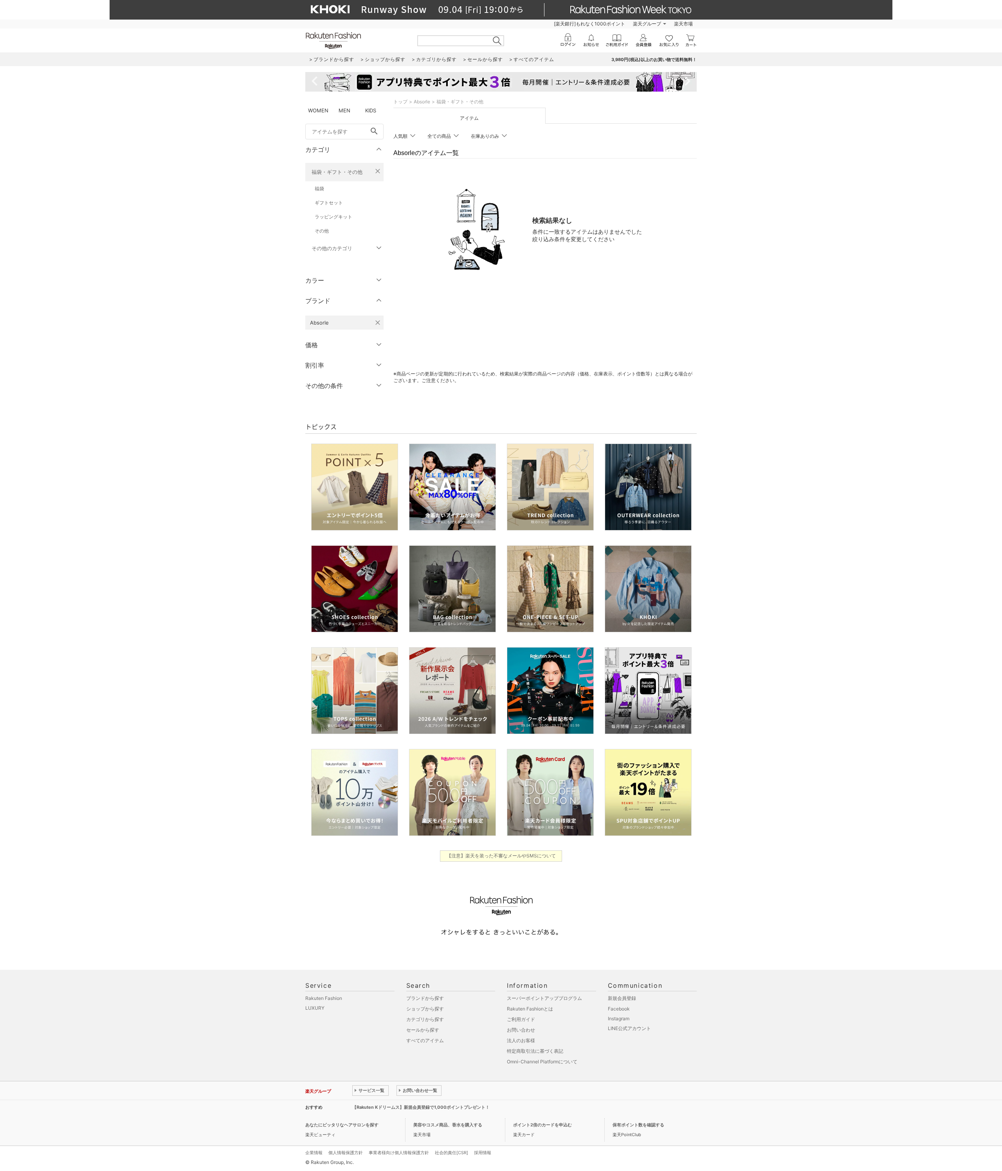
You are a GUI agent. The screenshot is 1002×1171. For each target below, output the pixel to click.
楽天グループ (647, 24)
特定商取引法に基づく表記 (535, 1051)
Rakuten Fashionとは (530, 1009)
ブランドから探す (425, 998)
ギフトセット (329, 203)
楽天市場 (683, 24)
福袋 (319, 188)
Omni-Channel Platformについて (542, 1062)
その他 (322, 231)
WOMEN (318, 110)
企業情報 (314, 1152)
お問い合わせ (521, 1030)
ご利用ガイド (521, 1019)
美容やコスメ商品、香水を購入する (447, 1125)
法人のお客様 (521, 1040)
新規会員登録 (622, 998)
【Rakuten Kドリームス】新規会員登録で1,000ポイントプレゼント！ (421, 1107)
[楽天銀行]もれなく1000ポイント (589, 24)
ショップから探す (425, 1009)
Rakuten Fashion (323, 998)
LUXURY (314, 1008)
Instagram (618, 1018)
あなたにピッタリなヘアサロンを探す (341, 1125)
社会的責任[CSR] (451, 1152)
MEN (344, 110)
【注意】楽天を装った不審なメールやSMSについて (501, 856)
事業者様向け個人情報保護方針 (399, 1152)
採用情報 (482, 1152)
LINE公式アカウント (629, 1028)
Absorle (422, 102)
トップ (400, 102)
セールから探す (422, 1030)
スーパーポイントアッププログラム (544, 998)
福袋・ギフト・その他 (337, 172)
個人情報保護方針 (345, 1152)
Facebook (619, 1009)
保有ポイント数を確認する (638, 1125)
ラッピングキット (333, 217)
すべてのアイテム (425, 1040)
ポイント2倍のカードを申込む (542, 1125)
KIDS (370, 110)
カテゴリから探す (425, 1019)
